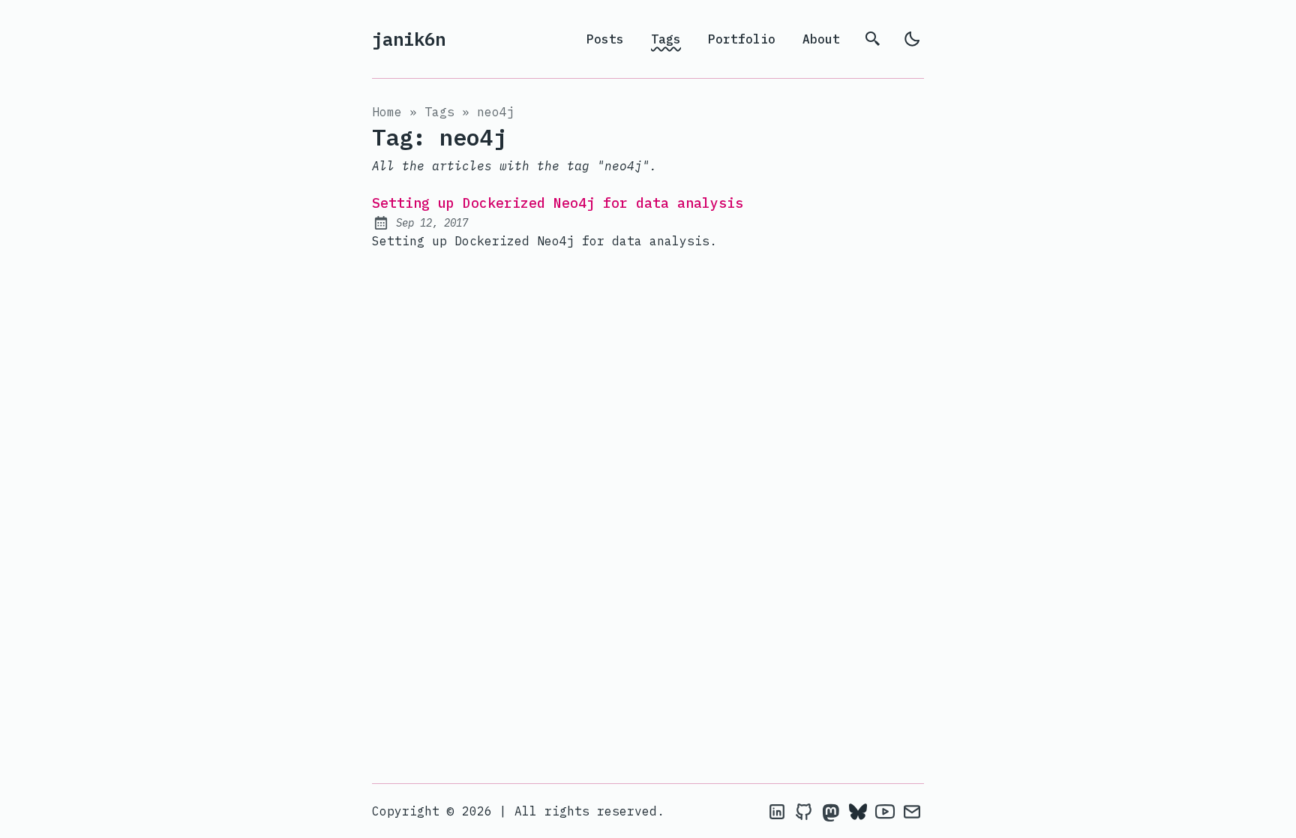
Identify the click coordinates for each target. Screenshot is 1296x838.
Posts (605, 39)
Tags (666, 39)
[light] (912, 39)
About (821, 39)
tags (439, 111)
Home (387, 111)
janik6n (409, 39)
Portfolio (742, 39)
